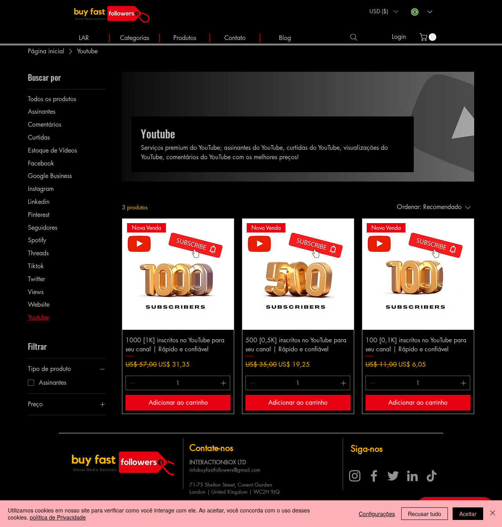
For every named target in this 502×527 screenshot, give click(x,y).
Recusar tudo (424, 514)
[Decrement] (131, 383)
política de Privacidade (58, 517)
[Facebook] (374, 475)
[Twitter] (393, 475)
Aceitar (468, 514)
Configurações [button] (377, 514)
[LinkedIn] (412, 475)
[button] (383, 11)
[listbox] (383, 11)
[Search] (353, 37)
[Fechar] (492, 514)
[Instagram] (354, 475)
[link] (429, 37)
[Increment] (224, 383)
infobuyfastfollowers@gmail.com (224, 469)
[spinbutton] (177, 383)
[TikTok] (431, 475)
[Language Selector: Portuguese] (422, 12)
